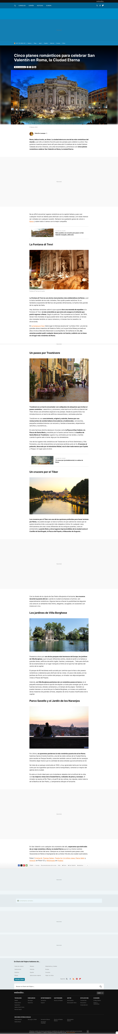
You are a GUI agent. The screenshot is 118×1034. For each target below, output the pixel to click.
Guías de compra (19, 966)
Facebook (100, 6)
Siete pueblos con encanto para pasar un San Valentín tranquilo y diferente (69, 234)
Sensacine (43, 1000)
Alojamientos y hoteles (51, 966)
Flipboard (103, 6)
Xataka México (18, 1019)
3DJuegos (30, 1000)
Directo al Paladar (58, 1000)
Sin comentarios (21, 67)
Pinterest (77, 978)
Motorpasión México (70, 1020)
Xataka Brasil (18, 1021)
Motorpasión (70, 1000)
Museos (32, 966)
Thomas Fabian (48, 858)
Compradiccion (84, 1005)
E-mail (35, 67)
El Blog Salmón (97, 1000)
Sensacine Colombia (43, 1022)
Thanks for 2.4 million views (65, 858)
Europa (48, 5)
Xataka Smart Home (19, 1007)
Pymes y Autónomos (96, 1003)
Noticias (40, 5)
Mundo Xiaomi (18, 1009)
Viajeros (29, 43)
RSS (73, 978)
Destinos (17, 972)
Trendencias (83, 1000)
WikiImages (51, 861)
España (31, 5)
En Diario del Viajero (60, 230)
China (63, 43)
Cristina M (38, 858)
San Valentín (72, 865)
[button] (41, 133)
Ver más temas (19, 979)
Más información (71, 1032)
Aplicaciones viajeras (35, 975)
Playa (35, 43)
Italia (59, 865)
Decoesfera (83, 1002)
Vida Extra (30, 1002)
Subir (99, 993)
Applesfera (17, 1005)
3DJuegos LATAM (32, 1019)
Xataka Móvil (18, 1002)
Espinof (43, 1002)
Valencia (52, 43)
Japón (40, 43)
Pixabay (60, 861)
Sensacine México (45, 1019)
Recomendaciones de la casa (48, 865)
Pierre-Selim (80, 858)
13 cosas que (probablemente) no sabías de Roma (69, 461)
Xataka (16, 1000)
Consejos (22, 5)
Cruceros (47, 972)
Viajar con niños (49, 975)
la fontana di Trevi (38, 326)
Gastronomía (18, 969)
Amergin (32, 861)
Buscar (100, 986)
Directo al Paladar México (58, 1020)
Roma (31, 221)
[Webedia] (100, 1)
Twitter (97, 6)
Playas (16, 975)
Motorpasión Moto (71, 1002)
